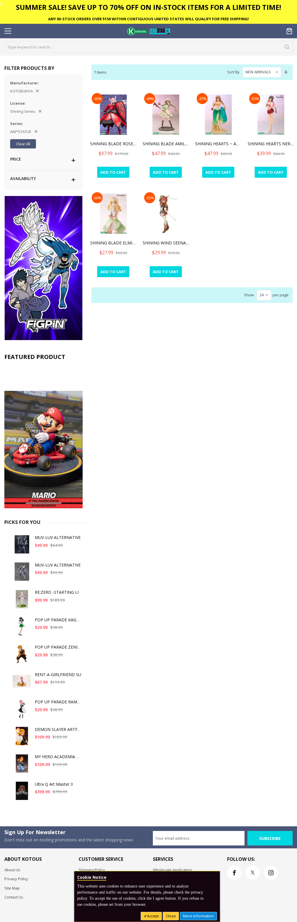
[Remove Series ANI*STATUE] (36, 131)
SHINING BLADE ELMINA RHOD (113, 243)
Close (171, 916)
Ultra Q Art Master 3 (54, 784)
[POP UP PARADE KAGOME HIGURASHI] (22, 629)
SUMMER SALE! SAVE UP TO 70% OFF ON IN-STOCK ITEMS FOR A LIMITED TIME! (148, 7)
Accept (153, 916)
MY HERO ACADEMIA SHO (60, 756)
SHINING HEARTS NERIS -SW (271, 143)
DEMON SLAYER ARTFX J (58, 729)
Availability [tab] (23, 178)
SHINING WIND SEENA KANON (166, 243)
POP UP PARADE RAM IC (58, 702)
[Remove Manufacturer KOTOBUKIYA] (37, 91)
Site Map (12, 888)
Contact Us (13, 897)
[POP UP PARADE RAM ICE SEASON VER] (22, 711)
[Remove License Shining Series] (40, 111)
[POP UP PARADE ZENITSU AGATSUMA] (22, 656)
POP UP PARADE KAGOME (60, 619)
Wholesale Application (172, 869)
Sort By (233, 72)
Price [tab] (15, 159)
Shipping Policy (92, 869)
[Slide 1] (43, 435)
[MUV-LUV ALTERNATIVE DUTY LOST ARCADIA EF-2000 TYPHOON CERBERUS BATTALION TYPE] (22, 574)
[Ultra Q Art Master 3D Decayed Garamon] (22, 793)
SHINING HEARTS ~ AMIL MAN (218, 143)
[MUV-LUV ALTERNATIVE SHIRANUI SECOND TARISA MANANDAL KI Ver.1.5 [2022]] (22, 546)
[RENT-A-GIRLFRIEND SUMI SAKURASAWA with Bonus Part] (22, 683)
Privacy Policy (16, 878)
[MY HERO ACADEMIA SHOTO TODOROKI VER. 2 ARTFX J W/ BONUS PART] (22, 766)
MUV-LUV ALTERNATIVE (58, 537)
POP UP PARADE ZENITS (58, 647)
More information (198, 916)
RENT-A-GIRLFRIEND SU (58, 674)
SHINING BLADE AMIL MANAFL (166, 143)
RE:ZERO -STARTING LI (57, 592)
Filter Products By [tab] (29, 68)
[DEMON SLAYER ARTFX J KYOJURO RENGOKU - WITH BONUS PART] (22, 738)
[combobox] (148, 47)
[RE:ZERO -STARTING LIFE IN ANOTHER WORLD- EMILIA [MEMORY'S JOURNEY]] (22, 601)
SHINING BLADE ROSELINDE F (113, 143)
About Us (12, 869)
